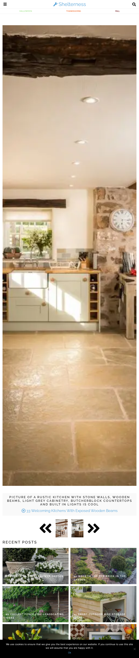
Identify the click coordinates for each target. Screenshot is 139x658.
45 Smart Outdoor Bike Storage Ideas (99, 616)
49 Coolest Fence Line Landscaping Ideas (35, 616)
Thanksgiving (73, 11)
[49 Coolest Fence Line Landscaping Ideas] (36, 604)
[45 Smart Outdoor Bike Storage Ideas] (103, 604)
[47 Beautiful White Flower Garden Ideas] (36, 566)
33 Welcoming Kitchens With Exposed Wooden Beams (72, 511)
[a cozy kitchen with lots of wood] (62, 528)
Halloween (25, 11)
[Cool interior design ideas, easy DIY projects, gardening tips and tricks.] (69, 6)
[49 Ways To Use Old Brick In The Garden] (103, 566)
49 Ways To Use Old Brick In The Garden (100, 578)
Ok (69, 652)
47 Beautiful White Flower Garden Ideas (35, 578)
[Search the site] (134, 4)
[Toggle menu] (5, 4)
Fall (117, 11)
